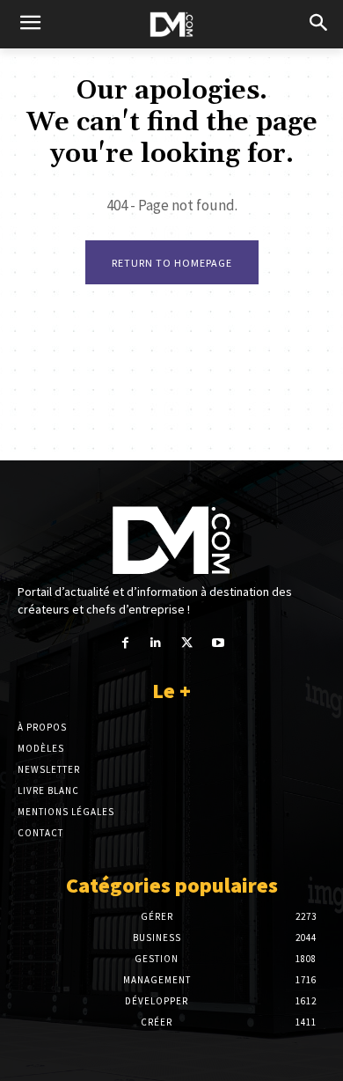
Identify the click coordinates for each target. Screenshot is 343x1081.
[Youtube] (218, 643)
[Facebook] (125, 643)
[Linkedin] (156, 643)
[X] (187, 643)
